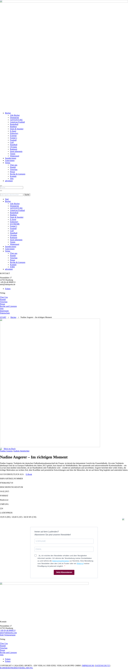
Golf (12, 142)
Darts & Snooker (16, 129)
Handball (13, 145)
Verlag (7, 163)
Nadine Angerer (6, 451)
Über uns (13, 165)
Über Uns (4, 297)
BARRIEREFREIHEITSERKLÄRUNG (16, 668)
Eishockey (14, 133)
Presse (12, 172)
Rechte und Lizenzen (8, 306)
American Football (17, 122)
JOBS (12, 267)
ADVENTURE (16, 120)
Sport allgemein (16, 151)
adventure (9, 181)
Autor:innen (9, 160)
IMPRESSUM (88, 665)
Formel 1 (13, 138)
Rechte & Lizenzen (17, 174)
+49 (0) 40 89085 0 (7, 630)
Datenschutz (5, 313)
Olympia (13, 147)
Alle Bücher (15, 115)
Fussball (13, 140)
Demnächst (14, 117)
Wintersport (14, 156)
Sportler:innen (10, 158)
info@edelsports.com (8, 633)
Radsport (13, 149)
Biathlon (13, 126)
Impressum (4, 311)
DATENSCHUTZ (102, 665)
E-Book (29, 474)
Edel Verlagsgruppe (8, 635)
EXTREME (15, 224)
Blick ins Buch (10, 449)
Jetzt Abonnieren (64, 572)
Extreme (13, 136)
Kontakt (13, 176)
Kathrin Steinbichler (21, 451)
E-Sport (13, 131)
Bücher (8, 113)
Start (7, 199)
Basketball (14, 124)
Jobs (12, 178)
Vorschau (13, 169)
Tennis (12, 154)
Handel (13, 167)
